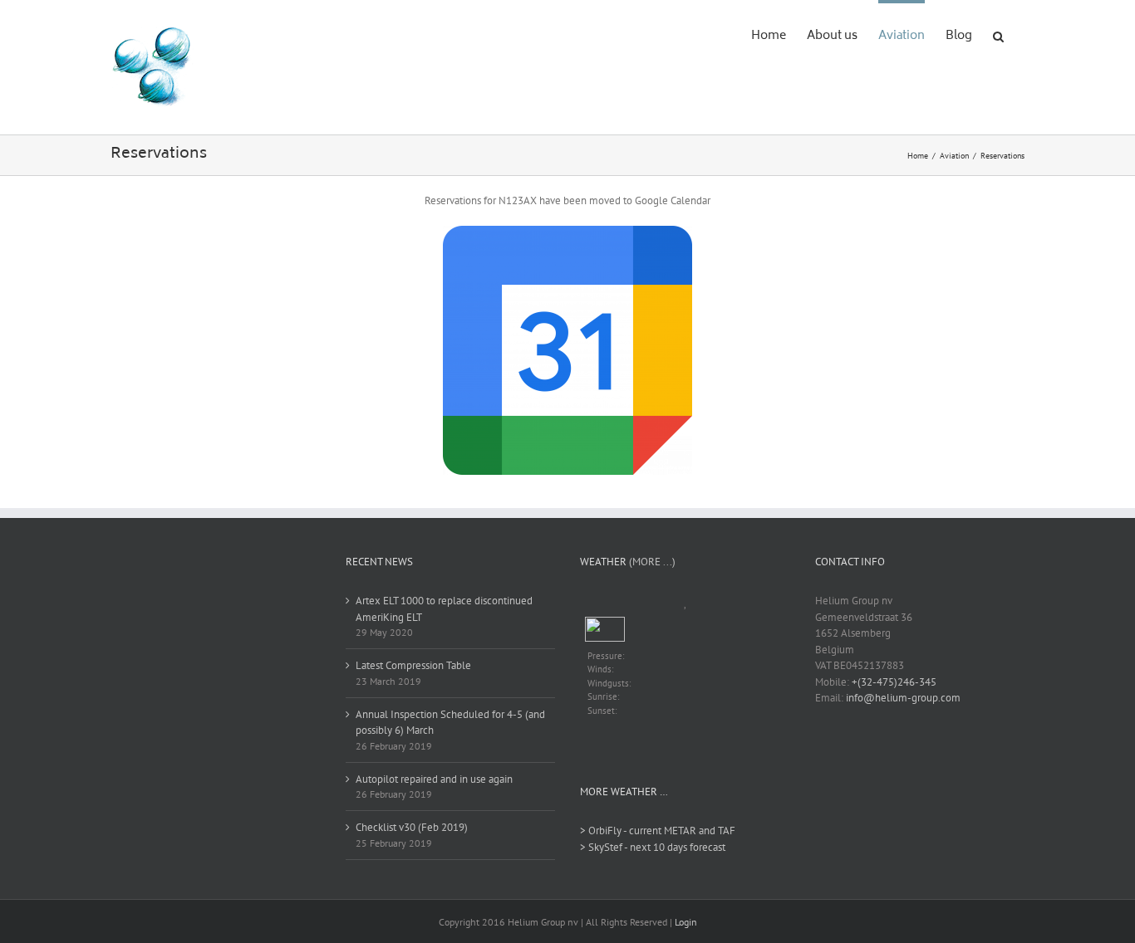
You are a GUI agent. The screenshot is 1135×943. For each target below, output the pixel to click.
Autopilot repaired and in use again (434, 779)
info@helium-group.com (903, 698)
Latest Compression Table (413, 665)
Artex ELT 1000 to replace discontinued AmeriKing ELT (444, 609)
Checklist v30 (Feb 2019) (412, 827)
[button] (998, 35)
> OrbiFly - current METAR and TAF (657, 830)
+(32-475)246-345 (894, 682)
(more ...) (652, 562)
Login (686, 922)
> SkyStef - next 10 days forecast (652, 847)
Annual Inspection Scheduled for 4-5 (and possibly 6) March (450, 722)
